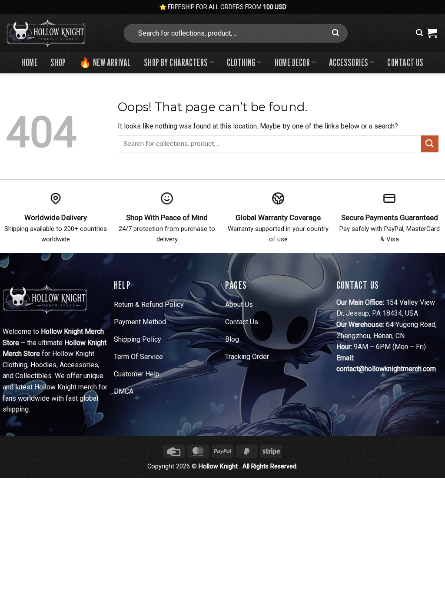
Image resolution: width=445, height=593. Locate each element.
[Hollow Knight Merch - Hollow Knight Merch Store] (58, 33)
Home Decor (292, 62)
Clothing (241, 62)
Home (29, 62)
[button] (419, 32)
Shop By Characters (176, 62)
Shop (58, 62)
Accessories (349, 62)
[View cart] (432, 33)
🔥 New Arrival (105, 62)
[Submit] (336, 33)
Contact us (405, 62)
